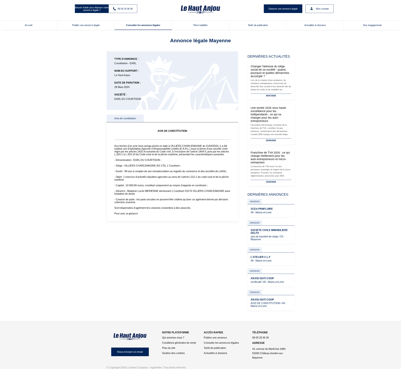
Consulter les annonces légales (143, 25)
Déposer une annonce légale (283, 8)
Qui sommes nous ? (173, 337)
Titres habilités (200, 25)
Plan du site (168, 348)
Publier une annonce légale (86, 25)
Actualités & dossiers (315, 25)
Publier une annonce (215, 337)
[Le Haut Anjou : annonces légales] (200, 8)
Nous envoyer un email (130, 352)
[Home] (130, 336)
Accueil (28, 25)
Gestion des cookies (173, 353)
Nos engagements (372, 25)
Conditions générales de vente (179, 342)
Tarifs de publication (258, 25)
